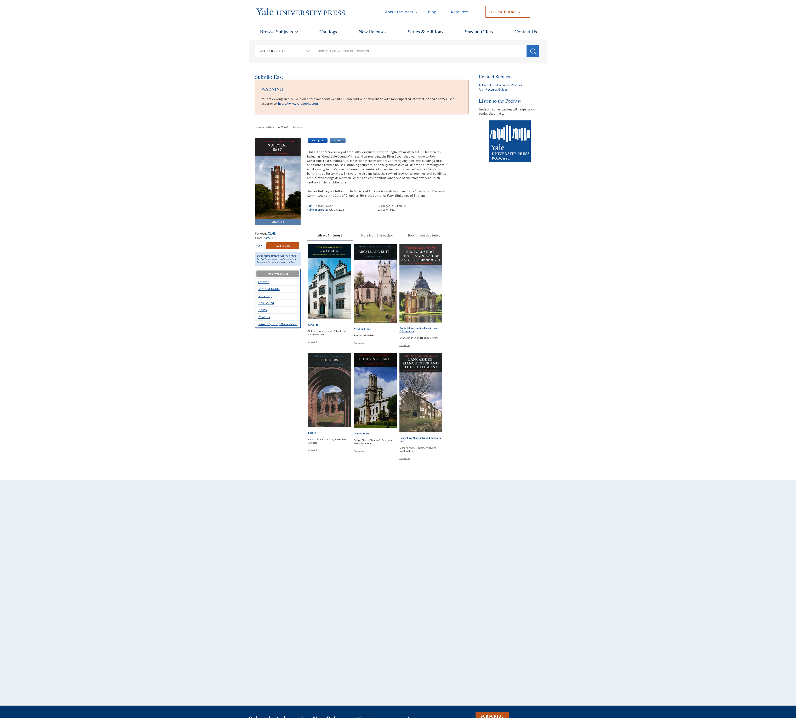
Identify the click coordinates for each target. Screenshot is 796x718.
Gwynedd (313, 324)
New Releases (372, 31)
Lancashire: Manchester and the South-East (420, 439)
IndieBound (266, 303)
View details (313, 342)
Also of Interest (330, 235)
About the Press (399, 11)
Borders (312, 432)
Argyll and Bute (362, 329)
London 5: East (362, 433)
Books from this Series (424, 235)
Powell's (264, 317)
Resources (459, 11)
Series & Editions (425, 31)
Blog (432, 11)
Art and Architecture (493, 85)
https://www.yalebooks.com (298, 103)
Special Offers (479, 31)
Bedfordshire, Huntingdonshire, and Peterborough (418, 329)
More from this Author (377, 235)
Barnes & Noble (269, 289)
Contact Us (525, 31)
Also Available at (278, 274)
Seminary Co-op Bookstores (277, 324)
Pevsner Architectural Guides (500, 87)
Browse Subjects (276, 31)
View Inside (278, 221)
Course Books (502, 11)
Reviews (337, 140)
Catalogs (328, 31)
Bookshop (265, 296)
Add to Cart (283, 245)
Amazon (263, 282)
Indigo (262, 310)
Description (317, 140)
